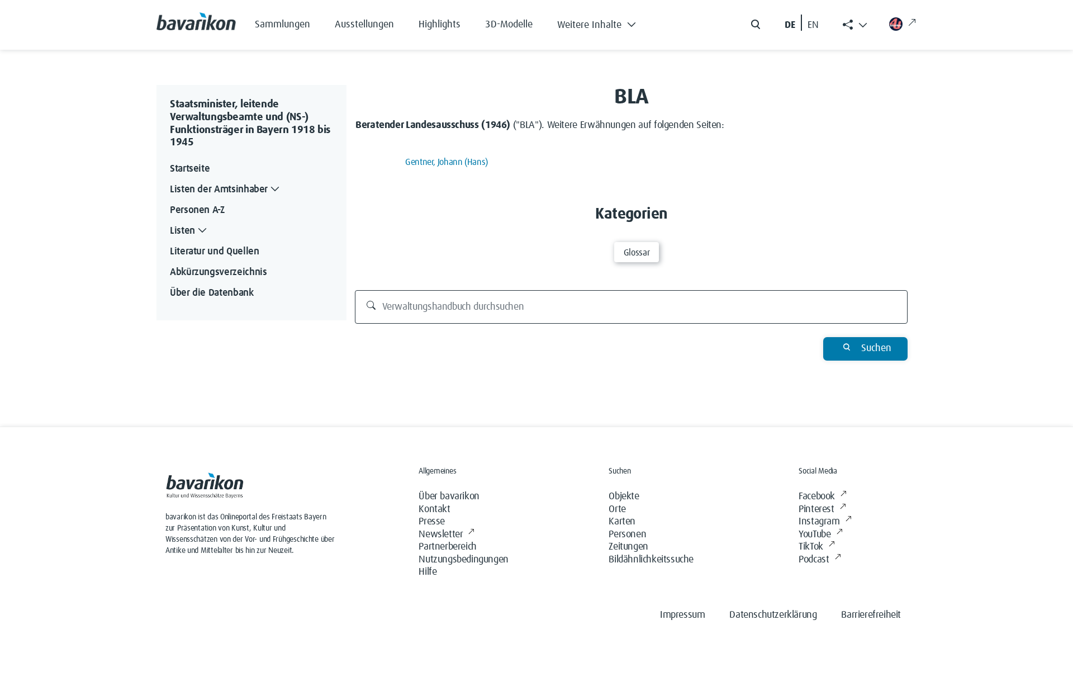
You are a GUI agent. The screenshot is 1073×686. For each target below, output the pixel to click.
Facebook (817, 496)
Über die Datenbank (212, 293)
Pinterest (816, 509)
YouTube (814, 534)
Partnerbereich (447, 547)
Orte (617, 509)
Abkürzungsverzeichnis (218, 272)
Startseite (190, 169)
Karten (622, 522)
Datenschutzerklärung (772, 615)
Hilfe (427, 572)
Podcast (814, 560)
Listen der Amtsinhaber (219, 189)
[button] (605, 22)
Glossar (636, 252)
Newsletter (441, 534)
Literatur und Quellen (214, 252)
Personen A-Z (197, 210)
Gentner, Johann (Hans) (446, 162)
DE (790, 25)
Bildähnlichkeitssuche (651, 560)
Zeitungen (628, 547)
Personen (627, 534)
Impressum (682, 615)
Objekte (624, 496)
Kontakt (434, 509)
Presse (432, 522)
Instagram (819, 522)
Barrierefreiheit (871, 615)
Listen (182, 231)
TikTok (811, 547)
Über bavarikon (449, 496)
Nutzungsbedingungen (463, 560)
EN (813, 25)
